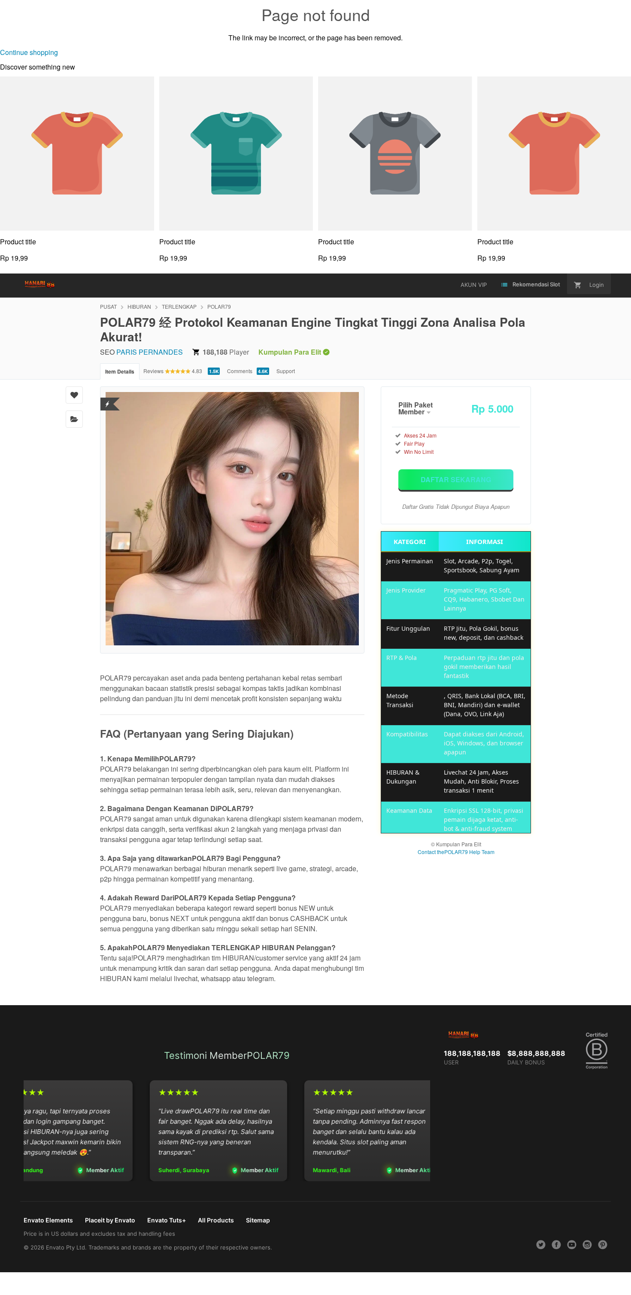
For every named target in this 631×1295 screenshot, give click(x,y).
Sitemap (258, 1220)
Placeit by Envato (110, 1220)
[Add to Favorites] (74, 395)
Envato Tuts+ (166, 1220)
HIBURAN (139, 306)
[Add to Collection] (74, 419)
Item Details (119, 371)
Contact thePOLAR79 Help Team (456, 851)
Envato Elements (48, 1220)
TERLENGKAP (179, 306)
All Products (216, 1220)
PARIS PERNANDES (149, 352)
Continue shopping (29, 52)
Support (285, 370)
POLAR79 (219, 306)
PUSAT (108, 306)
